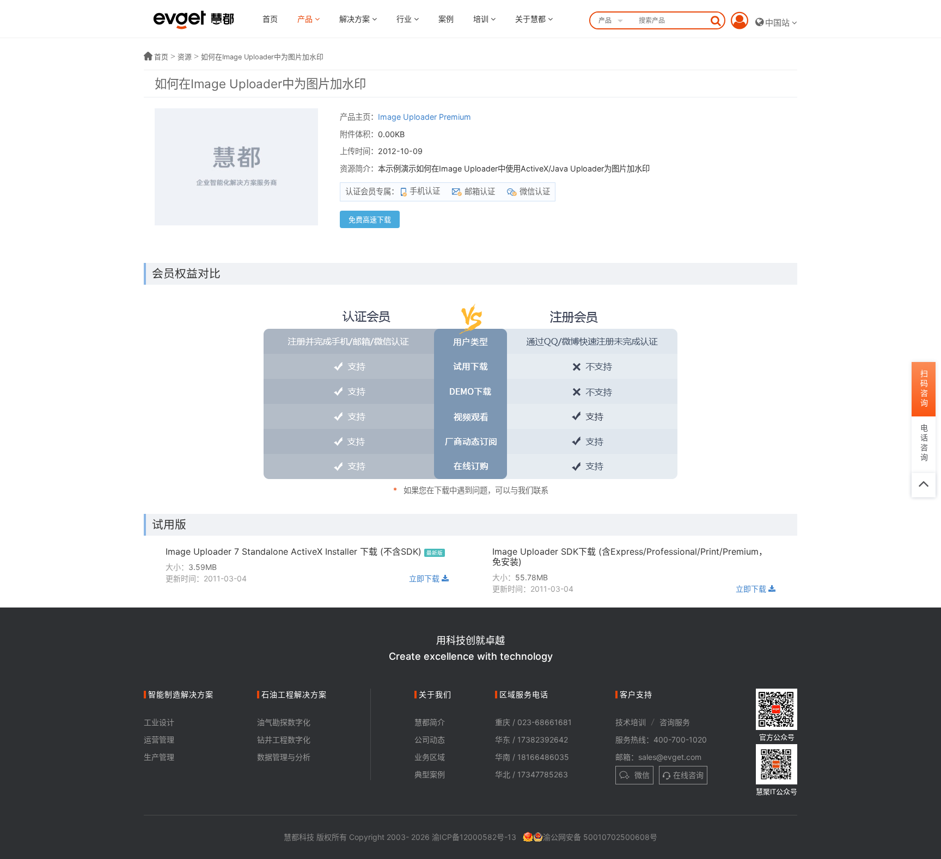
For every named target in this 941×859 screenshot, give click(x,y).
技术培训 (630, 722)
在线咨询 (688, 775)
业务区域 (429, 757)
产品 (306, 18)
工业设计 (159, 722)
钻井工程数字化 (283, 739)
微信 (641, 775)
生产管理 (159, 757)
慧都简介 (429, 722)
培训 (482, 18)
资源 (185, 57)
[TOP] (924, 485)
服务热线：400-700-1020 (661, 739)
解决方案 (355, 18)
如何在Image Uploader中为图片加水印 (262, 57)
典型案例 (429, 774)
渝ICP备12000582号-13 (474, 837)
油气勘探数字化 (283, 722)
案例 (446, 18)
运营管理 (159, 739)
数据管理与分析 (283, 757)
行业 (405, 18)
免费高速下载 (370, 219)
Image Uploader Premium (424, 116)
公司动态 (429, 739)
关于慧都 (531, 18)
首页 (270, 18)
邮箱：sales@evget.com (658, 757)
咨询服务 (674, 722)
